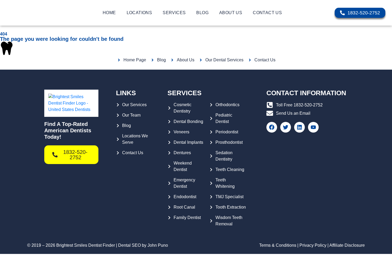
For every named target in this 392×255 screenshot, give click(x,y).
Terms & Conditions (277, 245)
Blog (202, 12)
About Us (230, 12)
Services (174, 12)
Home (109, 12)
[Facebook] (271, 127)
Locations (139, 12)
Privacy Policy (312, 245)
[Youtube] (313, 127)
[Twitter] (285, 127)
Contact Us (267, 12)
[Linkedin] (299, 127)
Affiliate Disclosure (347, 245)
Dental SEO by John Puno (143, 245)
